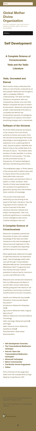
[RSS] (18, 425)
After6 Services (11, 416)
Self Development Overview (16, 343)
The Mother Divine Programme (17, 364)
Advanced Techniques (14, 359)
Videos (7, 367)
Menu (7, 33)
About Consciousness (13, 362)
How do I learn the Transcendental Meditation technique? (16, 354)
